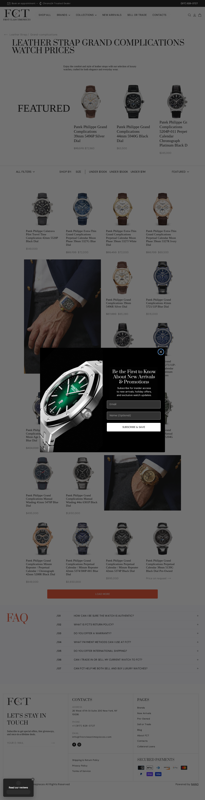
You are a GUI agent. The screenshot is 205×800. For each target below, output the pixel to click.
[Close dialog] (161, 352)
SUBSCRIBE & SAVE (133, 427)
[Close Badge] (32, 779)
